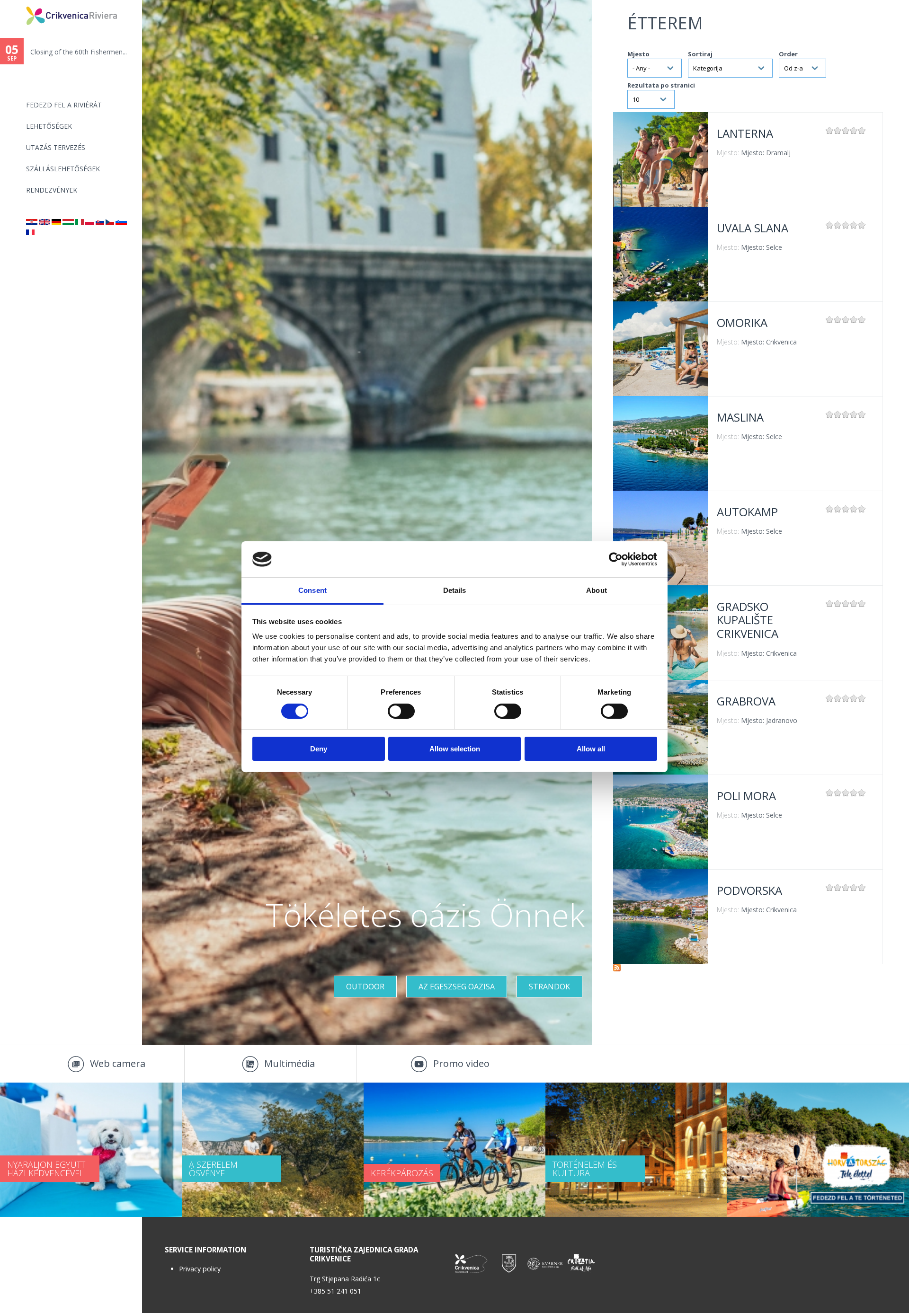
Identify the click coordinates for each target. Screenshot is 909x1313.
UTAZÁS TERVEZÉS (55, 147)
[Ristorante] (79, 222)
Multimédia (289, 1063)
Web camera (117, 1063)
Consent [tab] (312, 590)
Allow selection (454, 749)
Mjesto (638, 54)
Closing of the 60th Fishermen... (78, 51)
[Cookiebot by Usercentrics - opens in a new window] (615, 559)
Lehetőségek (49, 126)
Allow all (591, 749)
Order (788, 54)
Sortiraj (700, 54)
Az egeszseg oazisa (457, 986)
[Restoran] (31, 222)
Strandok (549, 986)
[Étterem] (68, 222)
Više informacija (660, 159)
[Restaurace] (110, 222)
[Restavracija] (121, 222)
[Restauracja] (89, 222)
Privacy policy (200, 1268)
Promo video (461, 1063)
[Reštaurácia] (100, 222)
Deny (318, 749)
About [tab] (596, 590)
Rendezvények (51, 189)
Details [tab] (454, 590)
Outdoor (365, 986)
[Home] (20, 4)
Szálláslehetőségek (63, 168)
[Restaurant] (44, 222)
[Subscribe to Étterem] (617, 969)
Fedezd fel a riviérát (64, 104)
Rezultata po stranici (661, 85)
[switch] (401, 711)
